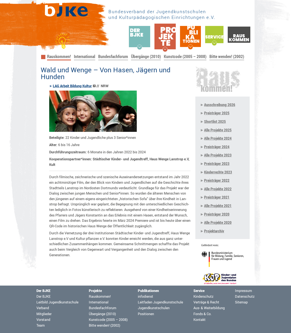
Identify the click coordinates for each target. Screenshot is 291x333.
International (84, 56)
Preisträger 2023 (216, 163)
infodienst (145, 296)
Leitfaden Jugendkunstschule (160, 302)
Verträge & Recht (206, 302)
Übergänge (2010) (146, 56)
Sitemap (241, 302)
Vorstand (43, 319)
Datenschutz (245, 296)
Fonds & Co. (202, 314)
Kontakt (199, 319)
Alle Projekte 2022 (218, 188)
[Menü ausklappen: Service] (214, 43)
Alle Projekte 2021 (218, 205)
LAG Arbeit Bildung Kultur (72, 86)
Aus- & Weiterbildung (209, 308)
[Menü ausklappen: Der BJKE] (139, 47)
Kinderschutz (203, 296)
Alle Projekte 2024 (218, 138)
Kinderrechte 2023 (218, 172)
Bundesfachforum (113, 56)
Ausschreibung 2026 (219, 104)
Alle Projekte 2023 (218, 155)
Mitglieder (44, 314)
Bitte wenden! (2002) (226, 56)
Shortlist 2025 (215, 121)
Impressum (243, 290)
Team (40, 325)
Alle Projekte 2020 (218, 222)
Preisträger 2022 (216, 180)
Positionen (146, 314)
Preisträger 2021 (216, 197)
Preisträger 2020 (216, 214)
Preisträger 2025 (216, 112)
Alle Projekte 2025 (218, 129)
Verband (42, 308)
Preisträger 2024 (216, 146)
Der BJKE (43, 296)
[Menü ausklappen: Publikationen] (190, 47)
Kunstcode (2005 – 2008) (185, 56)
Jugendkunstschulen (154, 308)
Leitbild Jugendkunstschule (57, 302)
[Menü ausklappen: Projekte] (165, 49)
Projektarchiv (214, 230)
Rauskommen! (59, 56)
